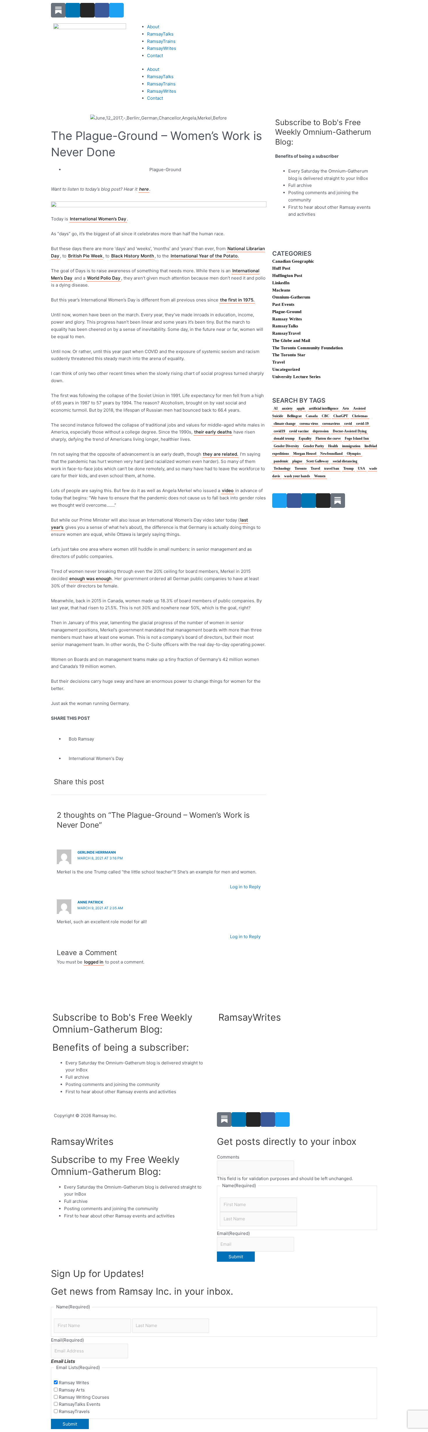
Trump (348, 468)
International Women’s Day (98, 219)
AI (276, 408)
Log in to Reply (245, 886)
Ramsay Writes (287, 319)
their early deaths (213, 432)
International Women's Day (96, 758)
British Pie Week (85, 256)
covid (348, 424)
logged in (93, 962)
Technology (282, 468)
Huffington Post (287, 275)
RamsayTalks (160, 34)
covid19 (279, 431)
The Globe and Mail (291, 340)
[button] (163, 781)
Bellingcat (294, 416)
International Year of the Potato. (205, 256)
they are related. (220, 454)
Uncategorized (286, 369)
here (144, 189)
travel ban (331, 468)
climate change (285, 424)
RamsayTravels (74, 1411)
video (228, 490)
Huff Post (281, 268)
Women (320, 476)
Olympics (354, 454)
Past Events (283, 304)
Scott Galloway (317, 461)
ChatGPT (340, 416)
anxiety (287, 408)
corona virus (309, 424)
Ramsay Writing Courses (84, 1397)
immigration (351, 446)
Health (333, 446)
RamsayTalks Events (79, 1404)
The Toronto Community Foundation (307, 347)
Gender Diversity (286, 446)
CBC (325, 416)
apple (301, 408)
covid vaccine (299, 431)
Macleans (281, 290)
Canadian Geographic (293, 261)
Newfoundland (331, 454)
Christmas (360, 416)
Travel (278, 362)
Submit (236, 1256)
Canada (312, 416)
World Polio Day (104, 278)
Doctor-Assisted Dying (350, 431)
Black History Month (132, 256)
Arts (345, 408)
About (153, 26)
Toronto (301, 468)
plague (297, 461)
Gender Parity (313, 446)
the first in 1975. (237, 300)
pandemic (281, 461)
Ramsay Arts (72, 1390)
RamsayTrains (161, 41)
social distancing (345, 461)
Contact (155, 55)
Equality (305, 438)
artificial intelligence (323, 408)
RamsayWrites (161, 48)
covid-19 (362, 424)
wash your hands (297, 476)
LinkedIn (280, 282)
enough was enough (90, 578)
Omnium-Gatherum (291, 297)
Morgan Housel (304, 454)
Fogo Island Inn (357, 438)
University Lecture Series (296, 376)
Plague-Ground (165, 169)
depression (321, 431)
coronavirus (331, 424)
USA (361, 468)
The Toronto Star (288, 354)
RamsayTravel (286, 333)
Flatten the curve (328, 438)
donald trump (284, 438)
